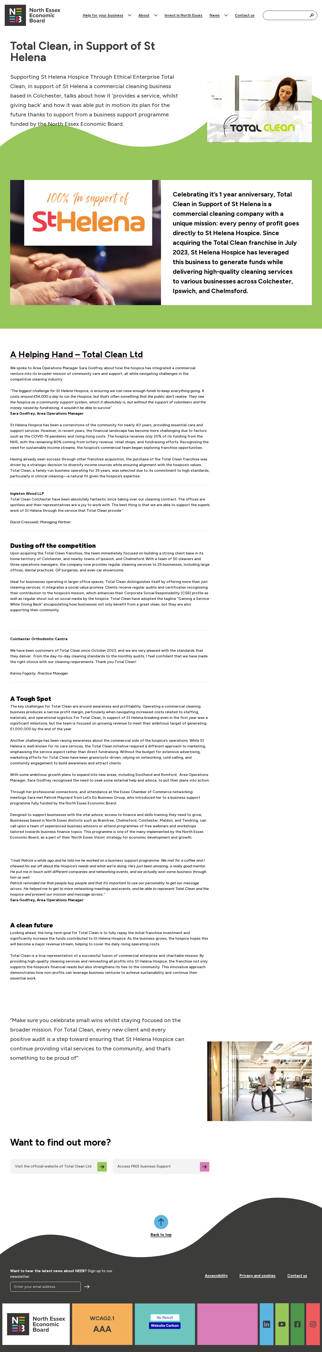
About (143, 15)
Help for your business (103, 15)
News (215, 15)
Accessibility (216, 1275)
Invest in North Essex (183, 15)
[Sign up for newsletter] (87, 1287)
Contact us (245, 15)
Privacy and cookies (257, 1275)
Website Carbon (165, 1325)
